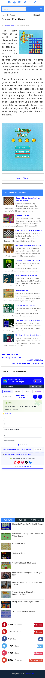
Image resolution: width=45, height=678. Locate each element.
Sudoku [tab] (17, 391)
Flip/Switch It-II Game (25, 305)
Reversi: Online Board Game (27, 260)
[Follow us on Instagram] (22, 462)
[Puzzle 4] (24, 444)
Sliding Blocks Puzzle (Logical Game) (25, 602)
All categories (26, 449)
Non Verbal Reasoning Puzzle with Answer (27, 524)
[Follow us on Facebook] (30, 462)
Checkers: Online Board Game (28, 230)
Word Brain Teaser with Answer (24, 611)
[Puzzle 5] (26, 444)
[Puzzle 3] (22, 444)
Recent (22, 520)
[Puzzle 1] (18, 445)
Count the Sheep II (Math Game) (24, 563)
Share (39, 449)
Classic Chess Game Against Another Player (27, 199)
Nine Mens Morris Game (26, 275)
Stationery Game (18, 553)
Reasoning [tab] (7, 391)
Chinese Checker (22, 215)
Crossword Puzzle (18, 543)
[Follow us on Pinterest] (15, 462)
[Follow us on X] (26, 462)
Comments (36, 520)
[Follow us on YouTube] (18, 462)
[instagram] (20, 2)
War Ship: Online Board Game (28, 320)
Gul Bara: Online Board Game (28, 245)
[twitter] (25, 2)
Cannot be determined (11, 429)
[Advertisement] (22, 493)
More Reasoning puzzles (11, 449)
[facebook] (30, 2)
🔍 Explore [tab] (38, 391)
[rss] (35, 2)
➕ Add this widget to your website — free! (17, 454)
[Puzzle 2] (20, 444)
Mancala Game (21, 290)
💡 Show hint (7, 414)
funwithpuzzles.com (25, 466)
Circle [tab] (27, 391)
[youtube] (14, 2)
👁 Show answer (9, 440)
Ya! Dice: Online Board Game (28, 335)
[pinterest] (9, 2)
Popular (8, 520)
